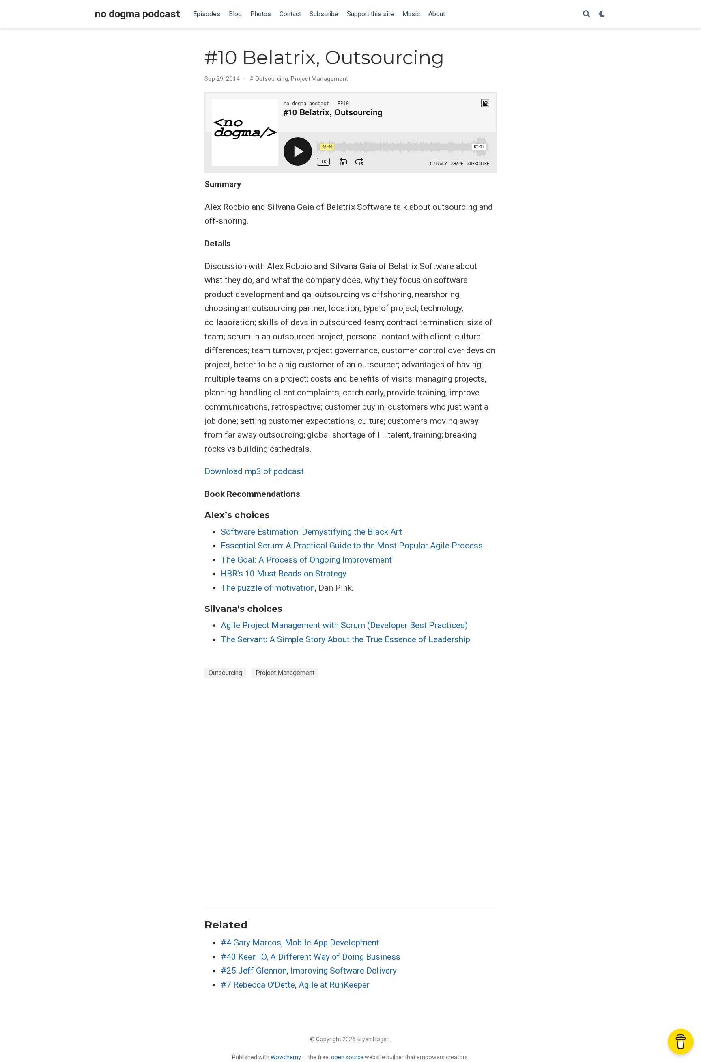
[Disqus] (350, 791)
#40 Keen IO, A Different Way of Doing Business (310, 957)
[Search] (586, 14)
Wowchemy (286, 1057)
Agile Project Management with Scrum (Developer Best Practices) (344, 625)
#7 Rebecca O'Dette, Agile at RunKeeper (295, 985)
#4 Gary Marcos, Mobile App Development (300, 943)
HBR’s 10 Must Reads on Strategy (283, 573)
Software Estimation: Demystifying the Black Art (311, 532)
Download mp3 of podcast (254, 471)
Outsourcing (271, 79)
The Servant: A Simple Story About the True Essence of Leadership (345, 639)
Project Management (319, 79)
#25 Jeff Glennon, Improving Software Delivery (309, 971)
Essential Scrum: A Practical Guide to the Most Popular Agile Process (352, 545)
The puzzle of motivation (268, 588)
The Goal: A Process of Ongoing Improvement (306, 560)
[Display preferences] (602, 14)
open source (347, 1057)
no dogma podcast (137, 14)
